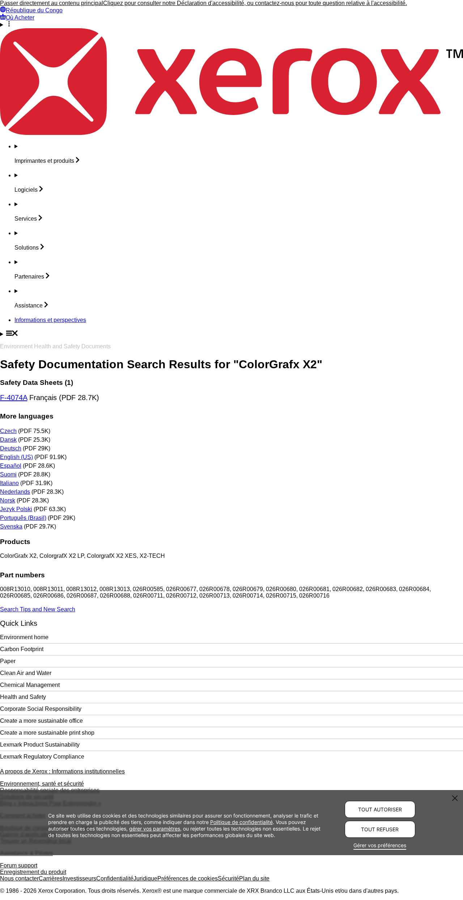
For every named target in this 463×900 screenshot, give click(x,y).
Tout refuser (380, 829)
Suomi (8, 474)
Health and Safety (23, 697)
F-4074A (13, 398)
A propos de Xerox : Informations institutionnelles (62, 771)
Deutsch (10, 448)
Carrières (51, 878)
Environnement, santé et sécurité (42, 784)
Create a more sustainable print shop (47, 733)
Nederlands (15, 492)
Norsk (7, 500)
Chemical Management (30, 685)
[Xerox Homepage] (231, 133)
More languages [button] (27, 416)
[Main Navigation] (231, 334)
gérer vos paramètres (154, 828)
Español (10, 466)
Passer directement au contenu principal (51, 3)
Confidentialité (114, 878)
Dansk (8, 440)
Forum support (18, 865)
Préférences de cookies (187, 878)
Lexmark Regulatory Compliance (42, 756)
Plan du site (254, 878)
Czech (8, 431)
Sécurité (228, 878)
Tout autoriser (380, 809)
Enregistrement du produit (33, 872)
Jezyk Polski (16, 509)
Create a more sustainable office (41, 721)
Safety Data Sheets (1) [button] (36, 382)
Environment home (24, 637)
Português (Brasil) (23, 518)
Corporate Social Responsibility (40, 709)
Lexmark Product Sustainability (40, 745)
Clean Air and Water (25, 673)
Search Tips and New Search (37, 609)
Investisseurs (79, 878)
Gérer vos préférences (379, 845)
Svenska (11, 526)
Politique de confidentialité (241, 822)
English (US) (16, 457)
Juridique (145, 878)
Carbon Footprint (21, 649)
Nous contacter (19, 878)
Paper (8, 661)
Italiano (9, 483)
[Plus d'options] (231, 24)
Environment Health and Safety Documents (55, 346)
